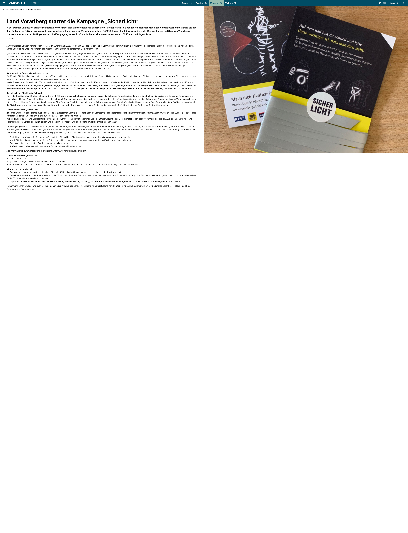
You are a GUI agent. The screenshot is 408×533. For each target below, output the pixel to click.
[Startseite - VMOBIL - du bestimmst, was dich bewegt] (24, 3)
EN (384, 3)
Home (5, 10)
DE (379, 3)
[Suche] (403, 3)
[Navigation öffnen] (3, 3)
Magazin (13, 10)
